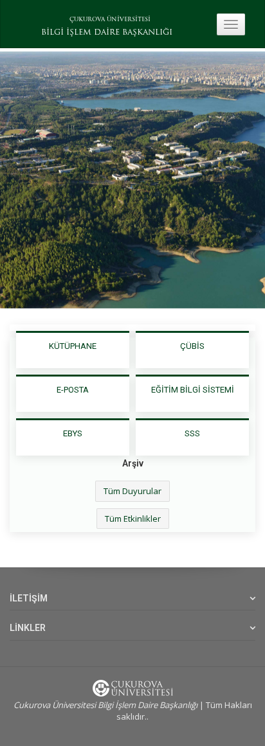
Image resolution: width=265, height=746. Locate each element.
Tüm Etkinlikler (133, 518)
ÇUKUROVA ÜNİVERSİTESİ (110, 19)
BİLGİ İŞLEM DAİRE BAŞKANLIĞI (106, 33)
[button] (16, 179)
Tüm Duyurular (132, 491)
